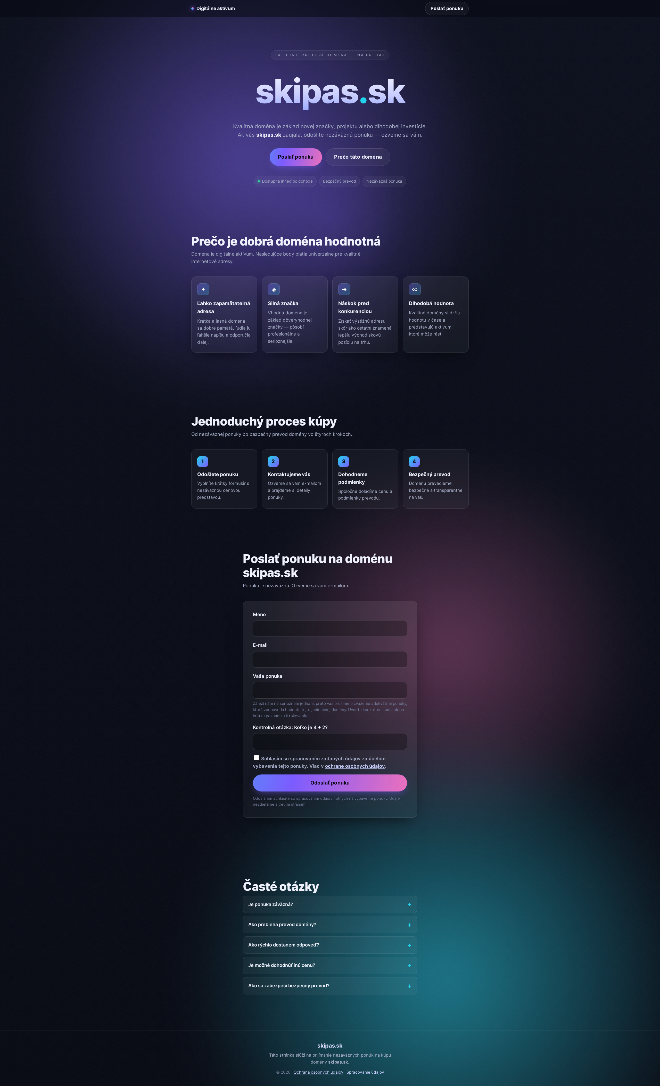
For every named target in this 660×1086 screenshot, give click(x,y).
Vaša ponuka (267, 676)
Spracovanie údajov (365, 1072)
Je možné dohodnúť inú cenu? (281, 965)
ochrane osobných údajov (355, 766)
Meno (259, 614)
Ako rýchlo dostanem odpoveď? (283, 945)
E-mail (260, 645)
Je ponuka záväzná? (270, 904)
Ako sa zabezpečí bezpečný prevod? (288, 985)
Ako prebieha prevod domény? (282, 924)
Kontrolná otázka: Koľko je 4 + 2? (290, 727)
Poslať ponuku (447, 8)
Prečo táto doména (358, 157)
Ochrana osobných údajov (318, 1072)
